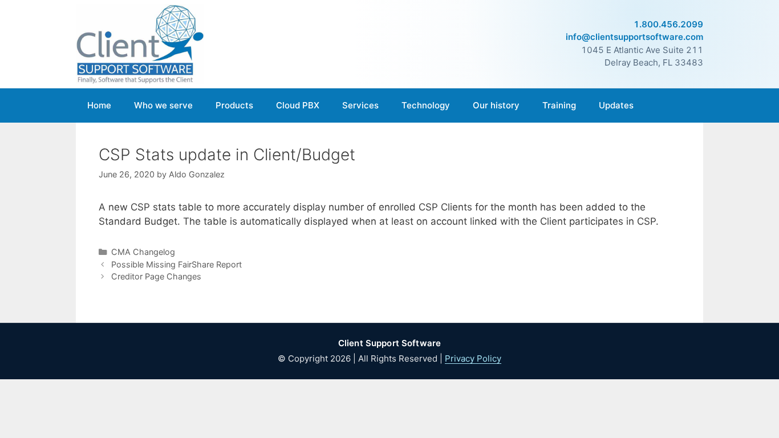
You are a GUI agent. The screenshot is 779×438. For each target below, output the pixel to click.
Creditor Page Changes (156, 276)
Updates (616, 105)
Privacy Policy (473, 358)
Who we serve (163, 105)
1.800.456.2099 (668, 24)
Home (99, 105)
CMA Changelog (143, 252)
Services (360, 105)
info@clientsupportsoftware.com (634, 36)
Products (234, 105)
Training (559, 105)
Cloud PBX (297, 105)
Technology (425, 105)
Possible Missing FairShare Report (176, 264)
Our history (496, 105)
